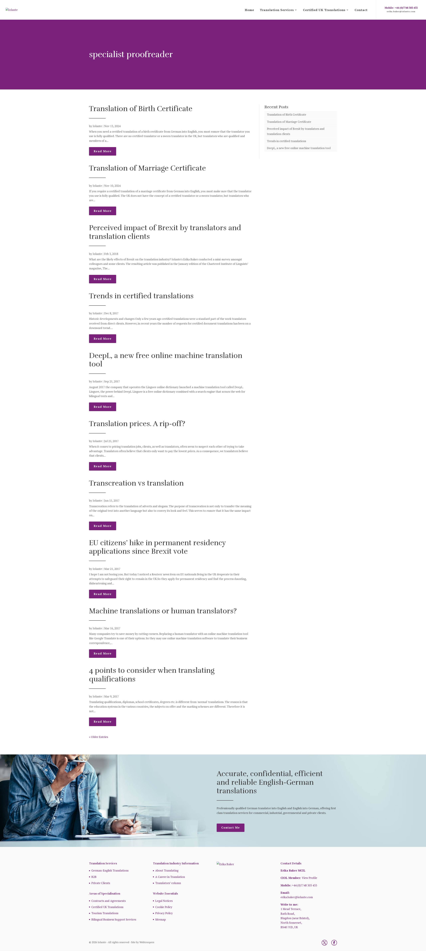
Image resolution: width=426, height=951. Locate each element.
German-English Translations (109, 870)
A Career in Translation (170, 877)
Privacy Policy (164, 913)
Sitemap (160, 919)
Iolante (97, 126)
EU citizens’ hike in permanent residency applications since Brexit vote (157, 547)
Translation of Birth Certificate (140, 108)
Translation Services (277, 10)
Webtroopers (146, 942)
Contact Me (230, 827)
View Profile (309, 878)
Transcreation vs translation (136, 483)
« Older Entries (98, 737)
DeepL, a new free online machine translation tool (165, 360)
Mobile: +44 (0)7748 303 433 (401, 7)
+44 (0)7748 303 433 (304, 885)
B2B (94, 877)
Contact (361, 10)
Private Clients (100, 883)
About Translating (166, 870)
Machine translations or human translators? (163, 611)
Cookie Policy (163, 907)
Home (249, 10)
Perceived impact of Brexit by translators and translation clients (165, 232)
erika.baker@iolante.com (401, 11)
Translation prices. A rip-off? (137, 423)
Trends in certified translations (141, 296)
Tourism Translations (104, 913)
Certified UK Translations (324, 10)
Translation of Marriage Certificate (147, 168)
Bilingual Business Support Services (113, 919)
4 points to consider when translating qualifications (151, 674)
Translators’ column (168, 883)
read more (103, 151)
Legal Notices (164, 901)
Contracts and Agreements (108, 901)
